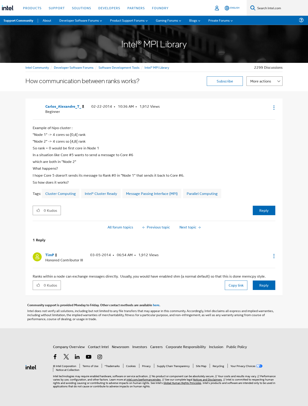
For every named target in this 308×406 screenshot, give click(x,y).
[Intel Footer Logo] (31, 366)
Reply (264, 210)
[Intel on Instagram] (99, 357)
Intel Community (37, 67)
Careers (156, 346)
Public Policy (236, 346)
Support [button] (57, 7)
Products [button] (32, 7)
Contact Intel (98, 346)
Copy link (236, 285)
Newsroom (120, 346)
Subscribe (225, 81)
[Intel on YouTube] (88, 357)
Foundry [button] (160, 7)
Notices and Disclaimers (207, 379)
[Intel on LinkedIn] (77, 357)
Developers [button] (109, 7)
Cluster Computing (60, 193)
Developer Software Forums (74, 67)
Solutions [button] (81, 7)
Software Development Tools (119, 67)
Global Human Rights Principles (182, 383)
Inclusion (216, 346)
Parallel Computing (202, 193)
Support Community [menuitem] (18, 20)
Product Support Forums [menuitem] (127, 20)
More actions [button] (260, 81)
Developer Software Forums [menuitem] (79, 20)
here (156, 304)
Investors (139, 346)
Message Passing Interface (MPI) (152, 193)
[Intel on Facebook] (55, 357)
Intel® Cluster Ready (101, 193)
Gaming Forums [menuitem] (167, 20)
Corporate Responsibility (186, 346)
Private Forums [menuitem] (219, 20)
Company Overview (69, 346)
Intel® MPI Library (157, 67)
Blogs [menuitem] (193, 20)
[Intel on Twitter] (66, 357)
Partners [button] (136, 7)
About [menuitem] (47, 20)
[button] (273, 107)
